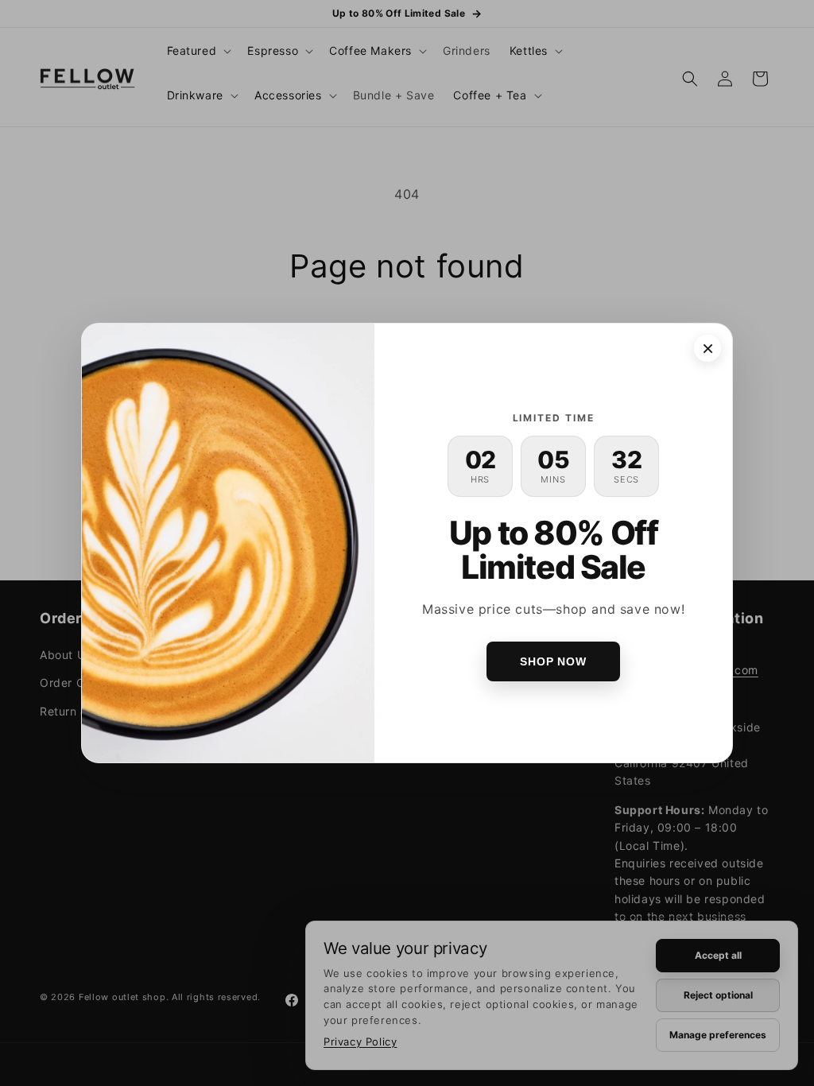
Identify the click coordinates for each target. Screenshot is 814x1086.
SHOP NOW (553, 661)
